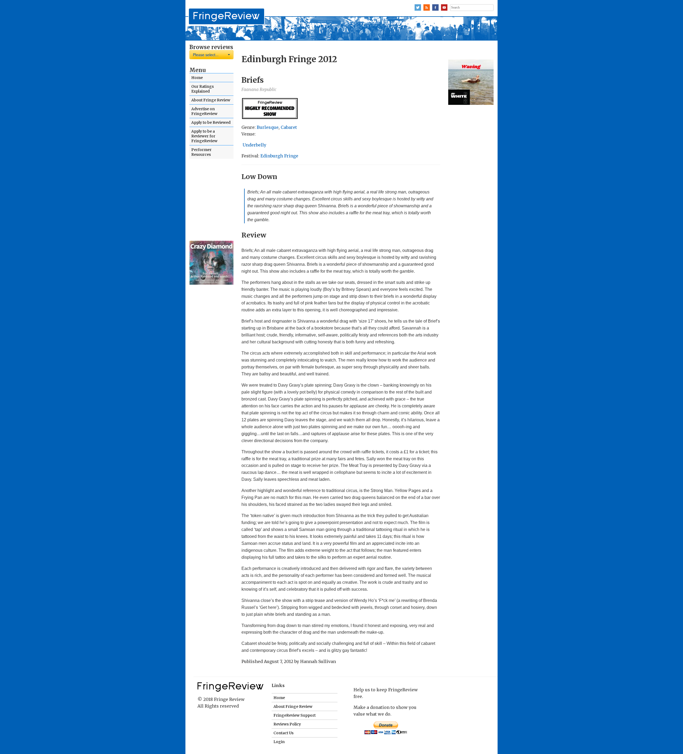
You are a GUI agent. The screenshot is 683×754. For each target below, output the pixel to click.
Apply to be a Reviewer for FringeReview (204, 136)
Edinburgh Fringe (279, 155)
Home (197, 77)
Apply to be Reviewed (211, 122)
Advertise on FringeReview (204, 111)
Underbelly (253, 145)
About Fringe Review (210, 100)
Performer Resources (201, 152)
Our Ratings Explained (202, 89)
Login (279, 741)
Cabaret (289, 127)
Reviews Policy (287, 724)
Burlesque (268, 127)
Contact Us (283, 733)
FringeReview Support (294, 715)
